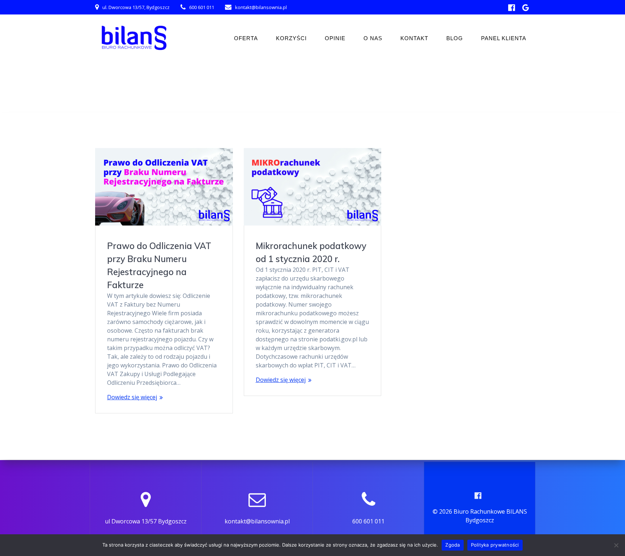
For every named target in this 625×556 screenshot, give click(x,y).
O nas (372, 38)
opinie (335, 38)
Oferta (246, 38)
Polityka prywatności (495, 545)
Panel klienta (503, 38)
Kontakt (414, 38)
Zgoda (452, 545)
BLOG (454, 38)
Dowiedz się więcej (132, 397)
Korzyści (291, 38)
